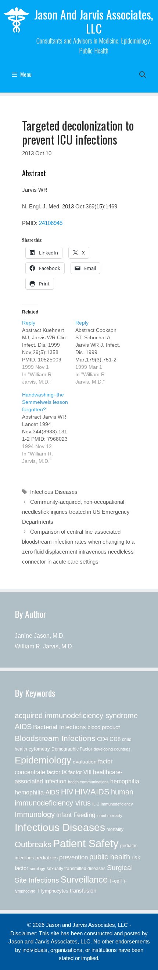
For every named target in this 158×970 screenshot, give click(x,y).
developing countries (112, 749)
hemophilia (124, 781)
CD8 (115, 739)
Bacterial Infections (59, 727)
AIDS (23, 727)
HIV (67, 792)
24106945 (50, 223)
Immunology (35, 814)
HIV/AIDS (92, 791)
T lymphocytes (52, 891)
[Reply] (48, 352)
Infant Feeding (75, 814)
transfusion (83, 890)
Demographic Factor (71, 749)
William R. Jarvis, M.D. (44, 646)
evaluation (85, 762)
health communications (88, 782)
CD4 (102, 739)
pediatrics (46, 857)
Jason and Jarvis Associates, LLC (93, 21)
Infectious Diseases (54, 492)
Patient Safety (86, 843)
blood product (103, 727)
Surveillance (84, 879)
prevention (73, 857)
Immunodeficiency (117, 804)
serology (37, 868)
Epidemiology (43, 760)
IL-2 (95, 804)
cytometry (39, 749)
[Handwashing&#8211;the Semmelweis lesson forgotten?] (48, 428)
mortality (115, 829)
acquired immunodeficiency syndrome (76, 715)
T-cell (115, 881)
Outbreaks (33, 844)
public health (109, 857)
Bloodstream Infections (55, 738)
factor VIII (79, 772)
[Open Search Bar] (142, 74)
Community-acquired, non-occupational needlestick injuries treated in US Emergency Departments (76, 512)
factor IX (57, 772)
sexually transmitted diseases (76, 868)
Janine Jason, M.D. (40, 636)
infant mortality (109, 815)
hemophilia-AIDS (37, 792)
